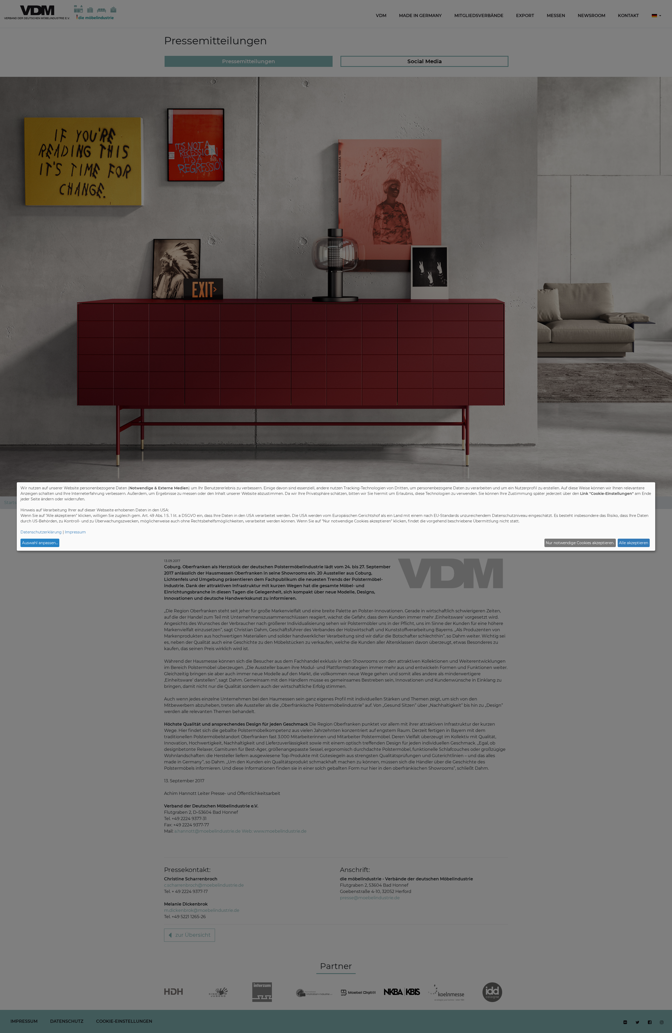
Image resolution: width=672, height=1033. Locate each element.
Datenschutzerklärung (41, 532)
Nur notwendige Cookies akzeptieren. (580, 542)
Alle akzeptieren (633, 542)
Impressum (75, 532)
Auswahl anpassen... (40, 542)
